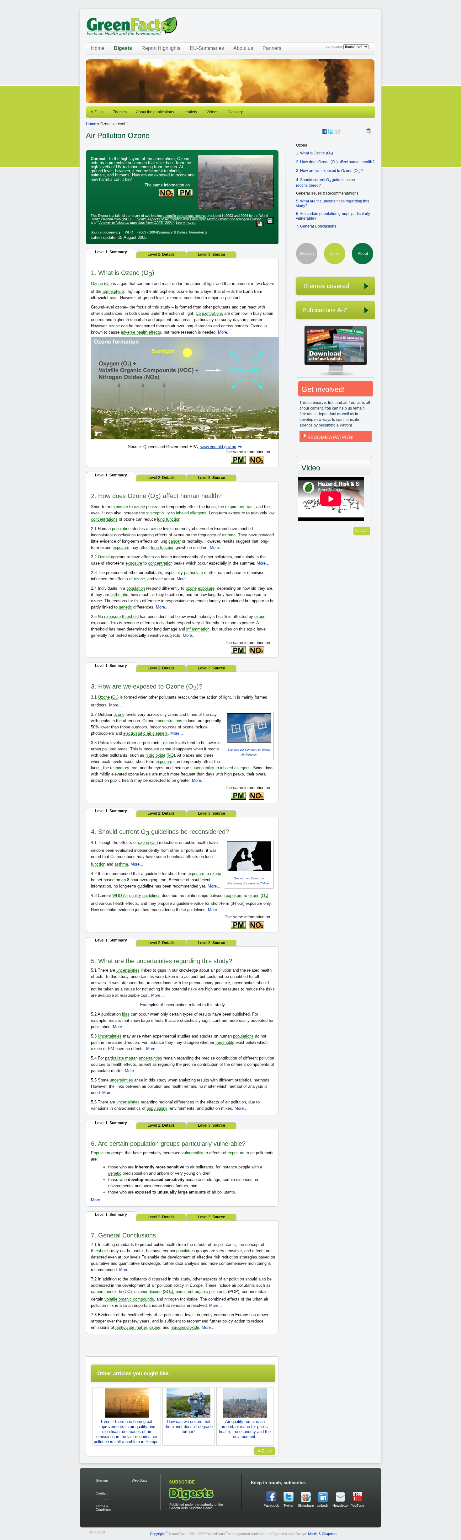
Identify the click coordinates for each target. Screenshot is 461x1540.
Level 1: (111, 252)
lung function (168, 519)
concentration (160, 563)
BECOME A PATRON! (330, 437)
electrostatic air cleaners (145, 733)
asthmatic (119, 594)
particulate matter (199, 572)
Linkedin (323, 1505)
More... (224, 332)
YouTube (357, 1505)
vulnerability (192, 1153)
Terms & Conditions (104, 1507)
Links (334, 253)
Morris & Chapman (322, 1533)
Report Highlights (160, 48)
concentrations (104, 519)
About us (243, 48)
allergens (198, 513)
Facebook (271, 1505)
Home (97, 48)
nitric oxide (155, 755)
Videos (212, 112)
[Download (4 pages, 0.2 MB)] (369, 131)
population (121, 528)
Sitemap (102, 1480)
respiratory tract (239, 506)
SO (168, 1291)
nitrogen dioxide (185, 1327)
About (363, 253)
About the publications (155, 112)
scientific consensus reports (184, 215)
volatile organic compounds (129, 1299)
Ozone (97, 283)
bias (126, 1014)
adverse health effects (141, 332)
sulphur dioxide (148, 1291)
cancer (174, 541)
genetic (125, 607)
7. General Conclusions (316, 226)
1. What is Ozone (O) (314, 153)
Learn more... (186, 222)
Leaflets (190, 112)
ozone (114, 326)
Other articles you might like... (135, 1373)
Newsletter (340, 1505)
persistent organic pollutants (201, 1291)
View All (361, 531)
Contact (102, 1493)
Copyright (157, 1533)
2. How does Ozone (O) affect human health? (335, 162)
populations (243, 1036)
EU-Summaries (207, 48)
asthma (229, 535)
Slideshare (306, 1505)
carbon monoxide (106, 1291)
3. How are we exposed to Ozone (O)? (329, 171)
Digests (123, 48)
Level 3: (211, 254)
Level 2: (161, 254)
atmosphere (113, 291)
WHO (127, 219)
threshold (130, 616)
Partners (271, 48)
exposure (119, 506)
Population (100, 1153)
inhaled (182, 513)
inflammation (197, 629)
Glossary (235, 112)
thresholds (224, 1042)
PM (111, 1048)
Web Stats (139, 1480)
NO (171, 755)
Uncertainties (110, 1036)
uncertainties (128, 970)
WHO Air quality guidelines (136, 895)
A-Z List (97, 112)
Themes (120, 112)
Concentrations (209, 313)
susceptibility (158, 513)
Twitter (288, 1505)
